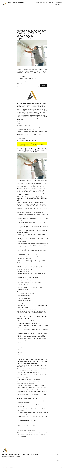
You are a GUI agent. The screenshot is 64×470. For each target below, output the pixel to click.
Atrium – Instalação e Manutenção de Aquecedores (20, 454)
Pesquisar (43, 85)
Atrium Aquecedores (22, 436)
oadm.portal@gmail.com (25, 125)
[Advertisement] (32, 16)
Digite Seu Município (21, 83)
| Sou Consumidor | (21, 76)
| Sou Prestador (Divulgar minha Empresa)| (26, 78)
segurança (42, 204)
